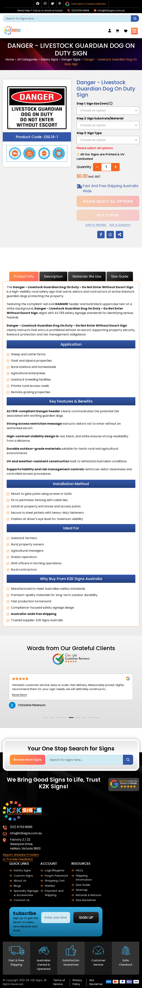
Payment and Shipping (54, 893)
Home (9, 59)
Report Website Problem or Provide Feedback (21, 857)
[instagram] (45, 3)
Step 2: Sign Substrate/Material (100, 118)
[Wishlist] (126, 31)
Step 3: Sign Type (89, 133)
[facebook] (37, 3)
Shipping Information (84, 878)
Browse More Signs (27, 760)
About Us (20, 880)
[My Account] (110, 31)
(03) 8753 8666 (80, 10)
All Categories (27, 59)
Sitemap (82, 890)
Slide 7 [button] (84, 717)
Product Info (24, 276)
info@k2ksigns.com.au (111, 10)
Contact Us (22, 900)
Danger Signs (70, 59)
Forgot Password (56, 875)
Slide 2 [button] (51, 717)
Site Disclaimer (86, 900)
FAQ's (79, 870)
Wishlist (50, 886)
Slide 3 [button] (58, 717)
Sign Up (86, 917)
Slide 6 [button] (77, 717)
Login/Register (55, 870)
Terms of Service (59, 982)
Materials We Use (87, 276)
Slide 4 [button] (64, 717)
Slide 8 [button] (90, 717)
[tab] (45, 717)
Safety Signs (49, 59)
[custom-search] (135, 18)
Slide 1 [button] (45, 717)
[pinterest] (60, 3)
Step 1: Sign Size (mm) (95, 103)
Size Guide (119, 276)
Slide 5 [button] (71, 717)
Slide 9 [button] (97, 717)
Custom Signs (23, 875)
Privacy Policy (77, 982)
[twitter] (52, 3)
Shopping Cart (55, 880)
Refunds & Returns (88, 895)
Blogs (17, 886)
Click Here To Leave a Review (88, 4)
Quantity (84, 166)
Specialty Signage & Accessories (26, 893)
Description (53, 276)
